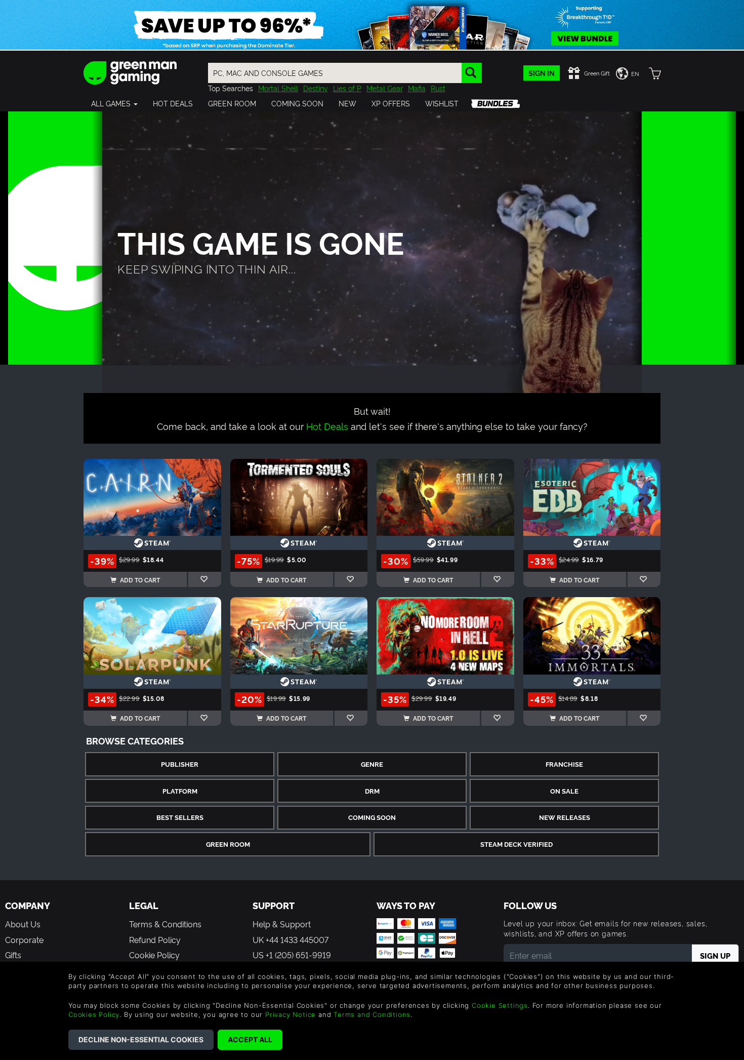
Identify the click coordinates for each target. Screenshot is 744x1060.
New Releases (564, 817)
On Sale (564, 791)
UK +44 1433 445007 (290, 939)
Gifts (13, 954)
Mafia (417, 88)
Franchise (564, 764)
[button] (114, 103)
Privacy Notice (290, 1014)
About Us (22, 923)
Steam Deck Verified (516, 844)
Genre (372, 764)
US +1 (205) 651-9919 (292, 954)
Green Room (228, 844)
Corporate (24, 939)
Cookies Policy (93, 1014)
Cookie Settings (500, 1005)
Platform (179, 791)
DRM (372, 791)
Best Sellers (179, 817)
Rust (438, 88)
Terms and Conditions (372, 1014)
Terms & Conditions (165, 923)
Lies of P (347, 88)
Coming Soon (372, 817)
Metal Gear (384, 88)
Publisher (179, 764)
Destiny (315, 88)
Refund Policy (155, 939)
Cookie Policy (154, 954)
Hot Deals (327, 425)
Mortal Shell (278, 88)
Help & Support (282, 923)
